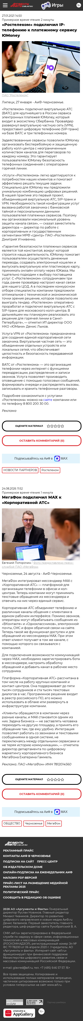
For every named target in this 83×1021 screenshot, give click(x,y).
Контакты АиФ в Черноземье (27, 856)
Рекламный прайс (18, 850)
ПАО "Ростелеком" (15, 95)
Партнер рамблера (56, 1002)
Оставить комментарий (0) (41, 440)
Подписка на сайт (18, 861)
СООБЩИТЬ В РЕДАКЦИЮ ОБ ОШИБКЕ (32, 897)
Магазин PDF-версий (20, 877)
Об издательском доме (22, 867)
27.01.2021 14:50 (12, 16)
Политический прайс (21, 892)
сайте (47, 400)
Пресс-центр (47, 861)
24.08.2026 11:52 (12, 488)
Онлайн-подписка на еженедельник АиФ (37, 872)
